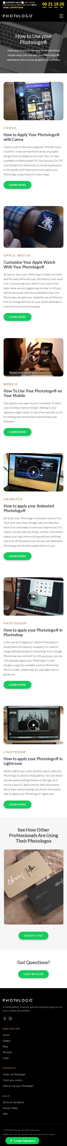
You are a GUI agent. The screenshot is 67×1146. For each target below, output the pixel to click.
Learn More (17, 184)
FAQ (5, 1113)
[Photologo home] (18, 16)
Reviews (7, 1052)
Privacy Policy (10, 1108)
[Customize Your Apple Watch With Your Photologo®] (33, 227)
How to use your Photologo (18, 1085)
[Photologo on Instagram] (10, 1018)
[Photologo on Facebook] (4, 1018)
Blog (5, 1046)
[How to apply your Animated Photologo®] (33, 472)
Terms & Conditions (13, 1102)
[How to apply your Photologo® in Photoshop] (33, 596)
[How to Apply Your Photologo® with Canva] (33, 101)
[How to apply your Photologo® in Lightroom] (33, 725)
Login (6, 1057)
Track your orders (13, 1080)
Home (6, 1035)
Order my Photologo (14, 1074)
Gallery (7, 1040)
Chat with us (33, 974)
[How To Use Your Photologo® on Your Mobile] (33, 357)
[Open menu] (61, 16)
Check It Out (33, 935)
